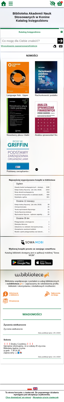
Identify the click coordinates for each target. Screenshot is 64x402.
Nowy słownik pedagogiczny (24, 192)
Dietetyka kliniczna (21, 224)
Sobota (7, 339)
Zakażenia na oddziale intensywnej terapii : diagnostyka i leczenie (37, 227)
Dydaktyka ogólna (21, 197)
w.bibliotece (14, 283)
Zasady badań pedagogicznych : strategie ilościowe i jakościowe (37, 187)
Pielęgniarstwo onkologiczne (24, 222)
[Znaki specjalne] (60, 46)
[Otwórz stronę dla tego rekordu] (19, 78)
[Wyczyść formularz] (54, 46)
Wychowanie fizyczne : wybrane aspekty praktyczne (32, 214)
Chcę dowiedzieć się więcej (18, 397)
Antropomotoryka (20, 207)
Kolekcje (33, 46)
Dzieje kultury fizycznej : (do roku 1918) (28, 190)
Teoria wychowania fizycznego (25, 209)
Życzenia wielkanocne (15, 325)
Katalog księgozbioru (29, 32)
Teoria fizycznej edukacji (23, 212)
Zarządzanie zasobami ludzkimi (25, 229)
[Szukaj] (60, 41)
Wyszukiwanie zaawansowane (15, 46)
